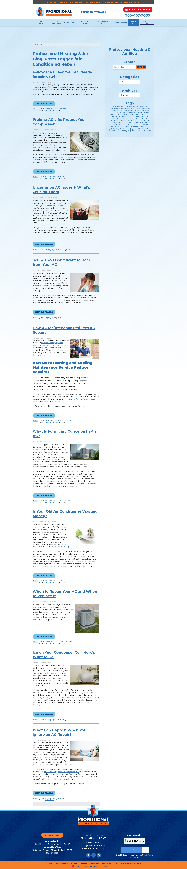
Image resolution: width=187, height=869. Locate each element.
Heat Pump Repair (118, 124)
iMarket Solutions (81, 866)
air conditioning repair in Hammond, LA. (75, 698)
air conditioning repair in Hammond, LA (61, 772)
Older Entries (38, 44)
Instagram (99, 855)
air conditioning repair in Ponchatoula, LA (68, 92)
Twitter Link (35, 109)
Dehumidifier (128, 114)
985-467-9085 (137, 15)
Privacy (144, 852)
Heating (116, 120)
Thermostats (122, 130)
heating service (127, 122)
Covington (61, 580)
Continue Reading (44, 104)
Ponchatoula (62, 108)
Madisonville (143, 126)
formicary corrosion (55, 481)
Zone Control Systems (133, 132)
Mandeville (68, 420)
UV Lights (131, 130)
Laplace (126, 126)
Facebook (88, 855)
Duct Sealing (136, 116)
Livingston (134, 126)
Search (141, 67)
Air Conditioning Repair (49, 108)
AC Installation (118, 107)
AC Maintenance (129, 107)
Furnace (145, 116)
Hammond (61, 176)
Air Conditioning (50, 110)
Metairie (121, 128)
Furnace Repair (116, 118)
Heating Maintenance (142, 120)
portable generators (142, 128)
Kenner (119, 126)
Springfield (112, 130)
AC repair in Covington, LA (63, 547)
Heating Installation (127, 120)
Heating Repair (115, 122)
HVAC (138, 124)
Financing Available (93, 12)
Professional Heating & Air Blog (129, 51)
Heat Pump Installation (141, 122)
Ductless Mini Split (124, 116)
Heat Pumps (130, 124)
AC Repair (45, 249)
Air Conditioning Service (128, 112)
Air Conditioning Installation (128, 109)
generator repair (128, 118)
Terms (147, 852)
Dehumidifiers (139, 114)
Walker (138, 130)
